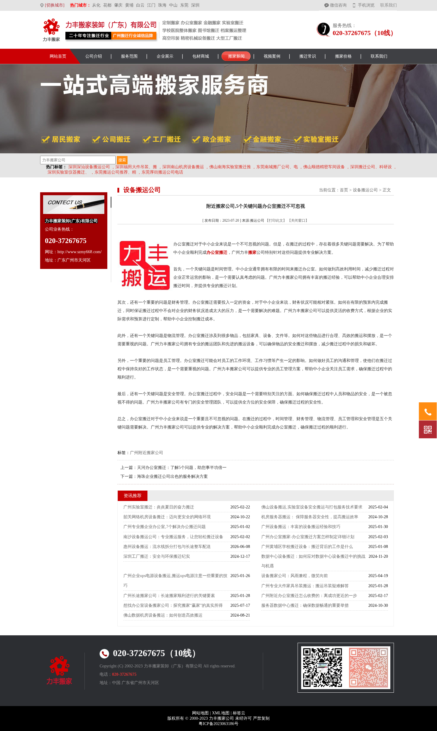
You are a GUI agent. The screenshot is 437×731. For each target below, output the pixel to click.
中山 (173, 5)
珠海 (162, 5)
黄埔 (129, 5)
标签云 (239, 713)
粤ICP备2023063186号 (218, 723)
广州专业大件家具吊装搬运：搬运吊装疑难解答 (305, 586)
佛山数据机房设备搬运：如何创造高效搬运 (162, 615)
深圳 (195, 5)
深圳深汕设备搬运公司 (89, 167)
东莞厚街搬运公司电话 (162, 172)
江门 (151, 5)
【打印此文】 (276, 220)
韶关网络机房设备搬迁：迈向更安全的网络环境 (167, 517)
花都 (107, 5)
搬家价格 (343, 56)
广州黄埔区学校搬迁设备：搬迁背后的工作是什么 (307, 546)
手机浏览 (366, 5)
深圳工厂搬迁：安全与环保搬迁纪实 (156, 556)
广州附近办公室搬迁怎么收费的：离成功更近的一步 (309, 595)
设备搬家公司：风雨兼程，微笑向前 (294, 576)
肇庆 (118, 5)
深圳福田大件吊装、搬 (136, 167)
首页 (344, 190)
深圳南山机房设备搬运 (183, 167)
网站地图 (200, 713)
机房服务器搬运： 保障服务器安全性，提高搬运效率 (309, 517)
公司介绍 (93, 56)
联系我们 (388, 5)
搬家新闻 (236, 56)
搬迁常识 (307, 56)
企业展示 (165, 56)
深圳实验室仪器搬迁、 (68, 172)
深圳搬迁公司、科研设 (371, 167)
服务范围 (129, 56)
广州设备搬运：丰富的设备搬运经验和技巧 (300, 526)
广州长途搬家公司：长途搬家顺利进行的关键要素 (169, 595)
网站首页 (58, 56)
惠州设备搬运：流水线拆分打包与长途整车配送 (167, 546)
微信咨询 (338, 5)
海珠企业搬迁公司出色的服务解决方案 (172, 476)
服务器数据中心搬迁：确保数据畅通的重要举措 (305, 605)
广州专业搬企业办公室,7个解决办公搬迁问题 (164, 526)
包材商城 (200, 56)
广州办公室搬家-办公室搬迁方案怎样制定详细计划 (307, 537)
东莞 (184, 5)
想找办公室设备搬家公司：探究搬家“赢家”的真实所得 (173, 605)
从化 (96, 5)
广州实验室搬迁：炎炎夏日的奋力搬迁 (158, 507)
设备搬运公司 (365, 190)
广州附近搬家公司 (146, 452)
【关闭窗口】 (298, 220)
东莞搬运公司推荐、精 (115, 172)
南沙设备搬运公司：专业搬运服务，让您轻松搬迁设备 (173, 537)
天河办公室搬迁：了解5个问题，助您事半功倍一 (182, 467)
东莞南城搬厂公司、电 (277, 167)
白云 (140, 5)
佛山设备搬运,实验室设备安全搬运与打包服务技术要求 (311, 507)
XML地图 (220, 713)
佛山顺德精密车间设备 (324, 167)
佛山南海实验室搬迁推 (230, 167)
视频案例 (272, 56)
